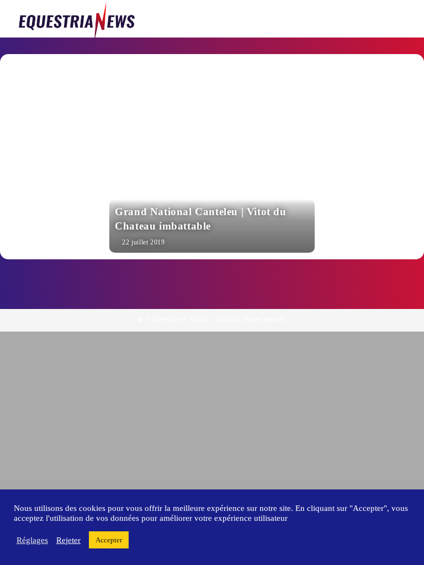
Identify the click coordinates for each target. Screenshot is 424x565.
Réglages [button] (32, 540)
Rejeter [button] (68, 540)
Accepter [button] (109, 540)
